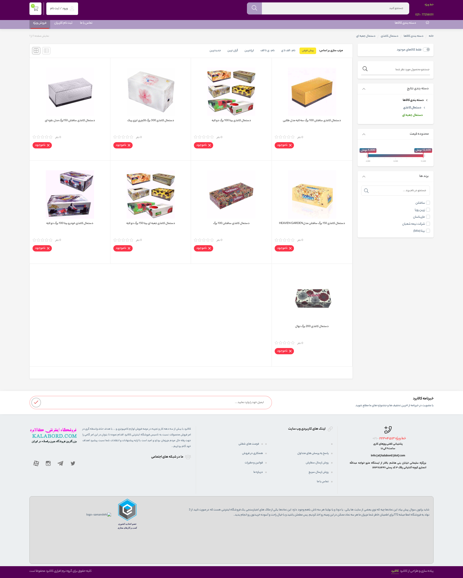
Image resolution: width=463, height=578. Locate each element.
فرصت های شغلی (248, 444)
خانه (431, 36)
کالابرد (395, 571)
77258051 (428, 15)
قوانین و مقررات (254, 462)
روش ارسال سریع (319, 472)
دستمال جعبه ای (412, 115)
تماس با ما (86, 23)
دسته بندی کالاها (405, 23)
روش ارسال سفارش (317, 462)
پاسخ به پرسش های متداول (313, 453)
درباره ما (258, 472)
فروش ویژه (40, 23)
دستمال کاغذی (389, 36)
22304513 (387, 439)
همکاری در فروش (252, 453)
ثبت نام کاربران (63, 23)
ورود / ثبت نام (59, 8)
